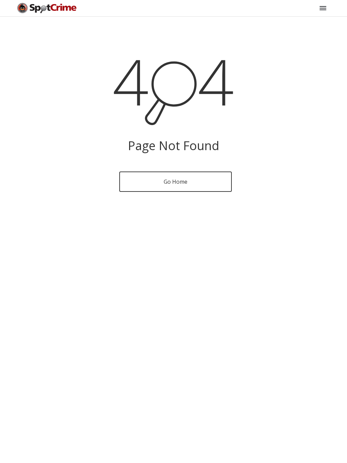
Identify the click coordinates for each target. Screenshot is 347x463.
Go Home (175, 181)
